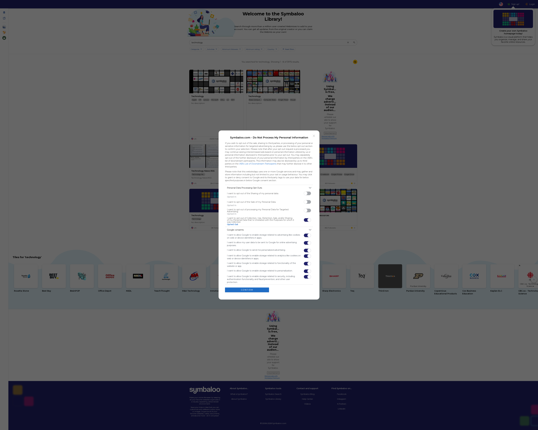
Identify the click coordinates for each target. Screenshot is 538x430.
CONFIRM (247, 290)
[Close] (314, 136)
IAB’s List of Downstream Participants (257, 164)
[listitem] (269, 188)
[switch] (307, 193)
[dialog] (269, 215)
